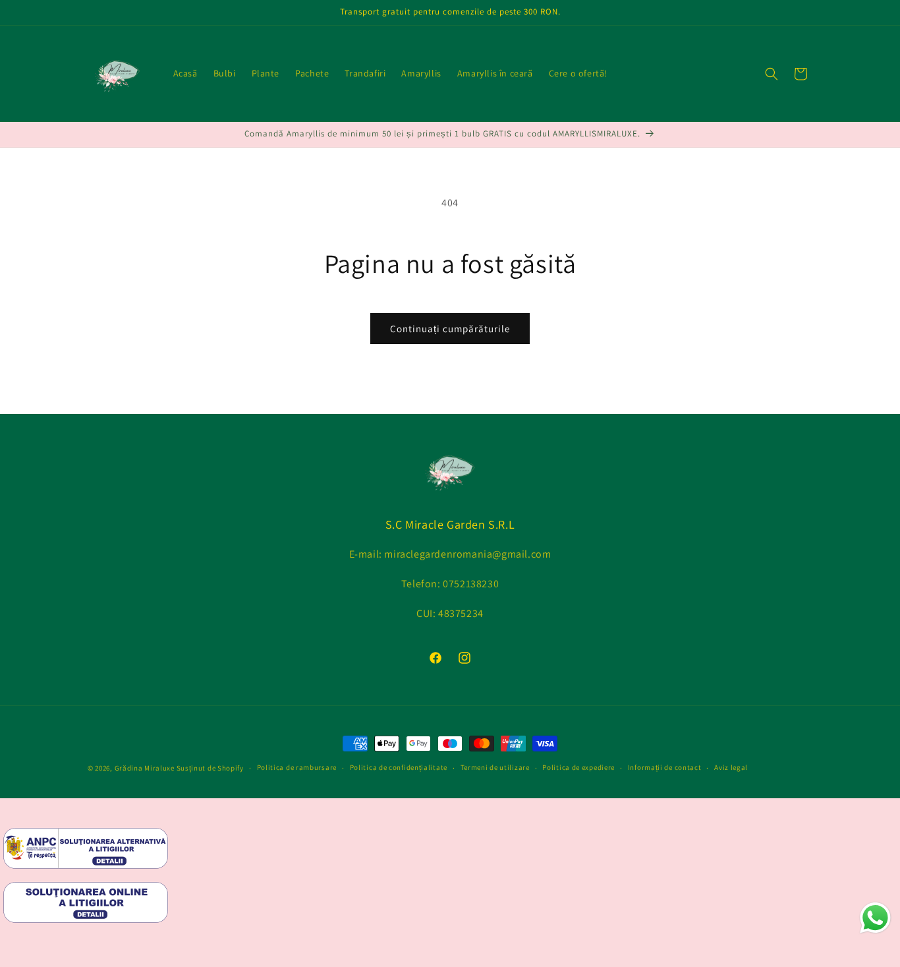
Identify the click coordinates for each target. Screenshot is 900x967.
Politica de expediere (578, 768)
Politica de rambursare (297, 768)
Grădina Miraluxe (145, 768)
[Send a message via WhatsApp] (875, 918)
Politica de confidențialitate (398, 768)
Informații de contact (665, 768)
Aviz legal (731, 768)
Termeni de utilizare (495, 768)
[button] (771, 73)
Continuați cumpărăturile (450, 328)
